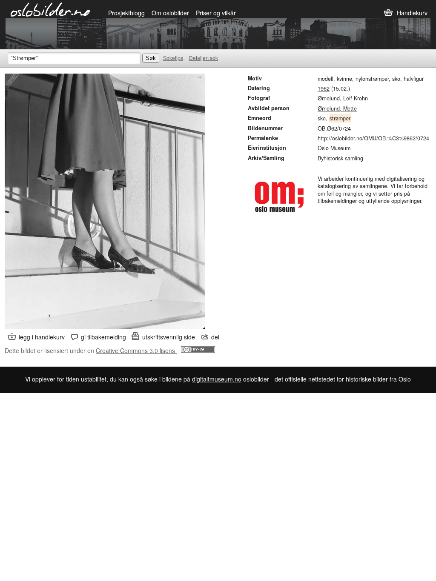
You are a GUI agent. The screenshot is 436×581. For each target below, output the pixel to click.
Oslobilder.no (50, 8)
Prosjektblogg (126, 13)
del (215, 337)
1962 (324, 88)
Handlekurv (412, 13)
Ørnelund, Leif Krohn (343, 98)
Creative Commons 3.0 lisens (136, 350)
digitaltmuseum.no (216, 379)
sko (322, 118)
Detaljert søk (203, 57)
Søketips (173, 57)
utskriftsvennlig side (168, 337)
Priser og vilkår (216, 13)
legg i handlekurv (42, 337)
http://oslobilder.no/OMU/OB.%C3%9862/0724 (373, 138)
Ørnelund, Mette (337, 108)
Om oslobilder (170, 13)
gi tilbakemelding (103, 337)
